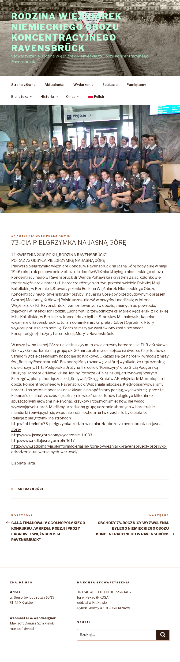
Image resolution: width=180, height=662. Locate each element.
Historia (47, 97)
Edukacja (110, 85)
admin (65, 235)
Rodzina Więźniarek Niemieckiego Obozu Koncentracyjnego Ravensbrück (66, 32)
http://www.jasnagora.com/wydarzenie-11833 (51, 435)
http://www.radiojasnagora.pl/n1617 (43, 440)
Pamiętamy (136, 85)
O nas (70, 97)
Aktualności (54, 85)
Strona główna (23, 85)
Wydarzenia (83, 85)
